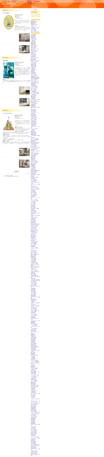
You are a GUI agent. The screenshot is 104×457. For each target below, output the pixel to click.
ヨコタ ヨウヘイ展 (33, 313)
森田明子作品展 (33, 383)
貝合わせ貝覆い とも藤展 (35, 208)
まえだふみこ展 (33, 204)
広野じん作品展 (33, 203)
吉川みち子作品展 (33, 284)
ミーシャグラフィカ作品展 (35, 93)
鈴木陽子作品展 (33, 186)
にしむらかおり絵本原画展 (35, 362)
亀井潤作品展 (33, 422)
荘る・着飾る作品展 (34, 447)
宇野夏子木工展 (33, 38)
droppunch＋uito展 (33, 74)
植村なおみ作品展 (33, 115)
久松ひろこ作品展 (33, 293)
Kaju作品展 (32, 176)
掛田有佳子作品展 (33, 432)
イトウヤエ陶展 (33, 167)
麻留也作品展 (33, 141)
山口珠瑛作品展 (33, 67)
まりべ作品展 (33, 341)
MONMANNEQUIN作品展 (35, 143)
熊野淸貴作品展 (33, 257)
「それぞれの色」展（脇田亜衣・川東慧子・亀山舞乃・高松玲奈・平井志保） (35, 280)
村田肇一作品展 (33, 169)
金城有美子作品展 (33, 64)
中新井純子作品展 (33, 132)
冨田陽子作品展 (33, 434)
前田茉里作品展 (33, 104)
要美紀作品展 (33, 163)
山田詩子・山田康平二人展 (35, 310)
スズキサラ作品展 (33, 258)
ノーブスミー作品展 (34, 325)
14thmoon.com (5, 176)
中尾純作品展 (33, 233)
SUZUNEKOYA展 (33, 66)
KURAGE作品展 (33, 292)
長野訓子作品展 (33, 37)
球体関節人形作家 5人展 (34, 275)
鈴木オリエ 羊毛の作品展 (34, 139)
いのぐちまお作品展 (34, 103)
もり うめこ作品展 (33, 431)
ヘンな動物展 (33, 357)
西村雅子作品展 (33, 344)
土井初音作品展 (33, 76)
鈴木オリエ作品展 (33, 207)
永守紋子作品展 (33, 358)
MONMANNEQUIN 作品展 (35, 27)
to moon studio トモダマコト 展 (35, 401)
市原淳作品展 (33, 206)
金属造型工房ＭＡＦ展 (34, 451)
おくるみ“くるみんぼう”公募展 (35, 412)
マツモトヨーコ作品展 (34, 61)
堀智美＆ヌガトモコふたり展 (35, 60)
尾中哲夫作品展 (33, 35)
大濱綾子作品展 (33, 166)
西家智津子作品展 (33, 134)
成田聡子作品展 (33, 418)
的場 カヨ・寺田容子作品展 (35, 101)
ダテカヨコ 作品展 (34, 270)
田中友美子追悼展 (33, 345)
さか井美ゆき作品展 (34, 149)
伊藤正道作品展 (33, 330)
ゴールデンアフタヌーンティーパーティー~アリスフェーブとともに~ (35, 399)
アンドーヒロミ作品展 (34, 315)
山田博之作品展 (33, 317)
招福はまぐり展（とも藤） (35, 161)
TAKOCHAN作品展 (34, 95)
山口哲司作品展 (33, 28)
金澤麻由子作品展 (33, 43)
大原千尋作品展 (33, 421)
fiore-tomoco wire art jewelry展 (35, 31)
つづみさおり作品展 (34, 390)
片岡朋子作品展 (33, 72)
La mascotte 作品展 (33, 63)
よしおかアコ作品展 (34, 283)
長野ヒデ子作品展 (33, 255)
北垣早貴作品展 (33, 366)
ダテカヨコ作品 (33, 396)
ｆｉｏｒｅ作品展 (33, 426)
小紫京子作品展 (33, 62)
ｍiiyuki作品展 (33, 42)
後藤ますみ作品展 (33, 58)
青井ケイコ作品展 (33, 88)
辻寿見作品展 (33, 70)
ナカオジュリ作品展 (34, 162)
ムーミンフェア (33, 436)
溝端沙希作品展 (33, 321)
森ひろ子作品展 (33, 415)
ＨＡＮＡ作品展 (33, 428)
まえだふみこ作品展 (34, 402)
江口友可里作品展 (33, 414)
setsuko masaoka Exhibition (34, 140)
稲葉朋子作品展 (33, 102)
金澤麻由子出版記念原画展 (35, 77)
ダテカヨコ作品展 (33, 29)
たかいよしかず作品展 (34, 199)
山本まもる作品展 (33, 291)
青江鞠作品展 (33, 178)
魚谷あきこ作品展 (33, 267)
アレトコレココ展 (33, 244)
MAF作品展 (32, 420)
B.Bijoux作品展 (33, 201)
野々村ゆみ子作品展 (34, 39)
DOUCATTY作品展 (33, 285)
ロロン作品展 (33, 26)
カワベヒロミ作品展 (34, 309)
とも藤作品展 (33, 40)
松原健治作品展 (33, 340)
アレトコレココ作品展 (34, 75)
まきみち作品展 (33, 106)
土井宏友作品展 (33, 111)
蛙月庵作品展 (33, 150)
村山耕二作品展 (33, 240)
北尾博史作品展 (33, 53)
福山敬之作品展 (33, 59)
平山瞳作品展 (33, 165)
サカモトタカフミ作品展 (34, 437)
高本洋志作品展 (33, 133)
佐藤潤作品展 (33, 246)
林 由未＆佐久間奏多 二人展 (35, 142)
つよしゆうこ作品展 (34, 411)
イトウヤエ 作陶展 (34, 232)
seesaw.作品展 (33, 356)
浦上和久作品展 (33, 384)
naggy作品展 (32, 71)
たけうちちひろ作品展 (34, 324)
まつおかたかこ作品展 (34, 355)
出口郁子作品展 (33, 41)
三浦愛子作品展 (33, 218)
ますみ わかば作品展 (34, 430)
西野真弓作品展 (33, 342)
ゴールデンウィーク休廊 (34, 413)
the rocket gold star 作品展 (34, 177)
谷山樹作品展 (33, 427)
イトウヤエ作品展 (33, 294)
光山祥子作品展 (33, 97)
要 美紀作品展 (33, 109)
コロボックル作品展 (34, 145)
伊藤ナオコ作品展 (33, 429)
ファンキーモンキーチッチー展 (35, 320)
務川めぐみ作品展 (33, 89)
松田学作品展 (33, 137)
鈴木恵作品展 (33, 388)
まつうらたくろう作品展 (34, 138)
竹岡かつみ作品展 (33, 110)
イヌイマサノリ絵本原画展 (35, 361)
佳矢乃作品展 (33, 359)
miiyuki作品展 (33, 68)
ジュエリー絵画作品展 (34, 180)
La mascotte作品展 (33, 34)
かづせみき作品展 (33, 311)
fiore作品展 (32, 52)
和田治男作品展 (33, 56)
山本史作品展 (33, 389)
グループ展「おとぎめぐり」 (35, 241)
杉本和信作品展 (33, 423)
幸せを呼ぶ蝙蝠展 (33, 243)
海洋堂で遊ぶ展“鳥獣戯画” (35, 346)
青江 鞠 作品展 (33, 274)
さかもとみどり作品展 (34, 79)
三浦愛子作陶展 (33, 94)
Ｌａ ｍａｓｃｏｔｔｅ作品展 (35, 438)
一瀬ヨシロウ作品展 (34, 433)
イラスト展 (32, 130)
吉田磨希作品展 (33, 105)
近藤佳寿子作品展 (33, 65)
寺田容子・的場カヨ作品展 (35, 254)
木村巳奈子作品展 (33, 237)
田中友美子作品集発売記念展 (35, 170)
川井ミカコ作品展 (33, 30)
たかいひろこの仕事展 (34, 360)
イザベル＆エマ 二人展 (34, 57)
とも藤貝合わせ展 (33, 69)
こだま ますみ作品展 (34, 160)
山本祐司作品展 (33, 124)
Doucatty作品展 (33, 220)
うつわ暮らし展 (33, 168)
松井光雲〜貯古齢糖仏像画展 (35, 78)
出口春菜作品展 (33, 391)
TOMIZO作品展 (33, 36)
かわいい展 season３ (34, 234)
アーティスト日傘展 (34, 380)
